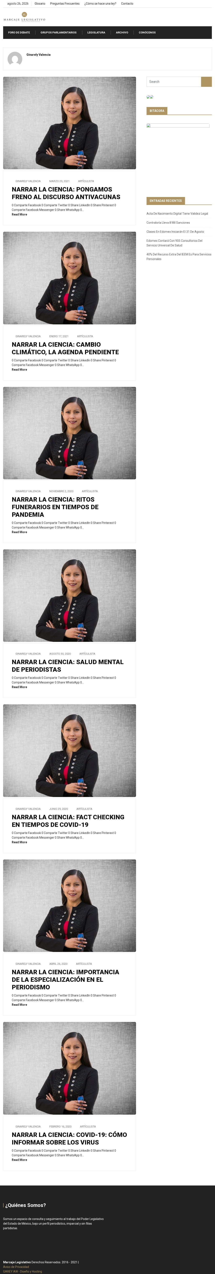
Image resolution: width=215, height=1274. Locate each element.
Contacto (127, 3)
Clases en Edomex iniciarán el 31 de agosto (175, 231)
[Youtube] (211, 3)
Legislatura (96, 32)
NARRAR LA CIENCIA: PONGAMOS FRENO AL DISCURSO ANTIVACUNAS (66, 193)
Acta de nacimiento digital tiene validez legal (177, 213)
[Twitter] (203, 3)
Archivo (122, 32)
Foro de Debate (19, 32)
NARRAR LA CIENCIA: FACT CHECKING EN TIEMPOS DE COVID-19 (68, 820)
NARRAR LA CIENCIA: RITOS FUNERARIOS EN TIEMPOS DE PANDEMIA (55, 507)
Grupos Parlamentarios (58, 32)
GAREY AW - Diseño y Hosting (22, 1271)
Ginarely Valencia (28, 181)
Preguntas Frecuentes (65, 3)
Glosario (40, 3)
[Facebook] (196, 3)
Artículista (86, 181)
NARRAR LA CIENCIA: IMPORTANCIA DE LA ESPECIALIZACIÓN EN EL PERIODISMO (65, 979)
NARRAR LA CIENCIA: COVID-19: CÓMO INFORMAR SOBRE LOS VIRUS (69, 1138)
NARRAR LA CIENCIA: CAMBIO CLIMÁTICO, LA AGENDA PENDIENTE (65, 348)
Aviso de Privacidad (16, 1267)
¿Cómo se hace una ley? (100, 3)
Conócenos (147, 32)
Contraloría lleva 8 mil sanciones (168, 222)
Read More (20, 214)
